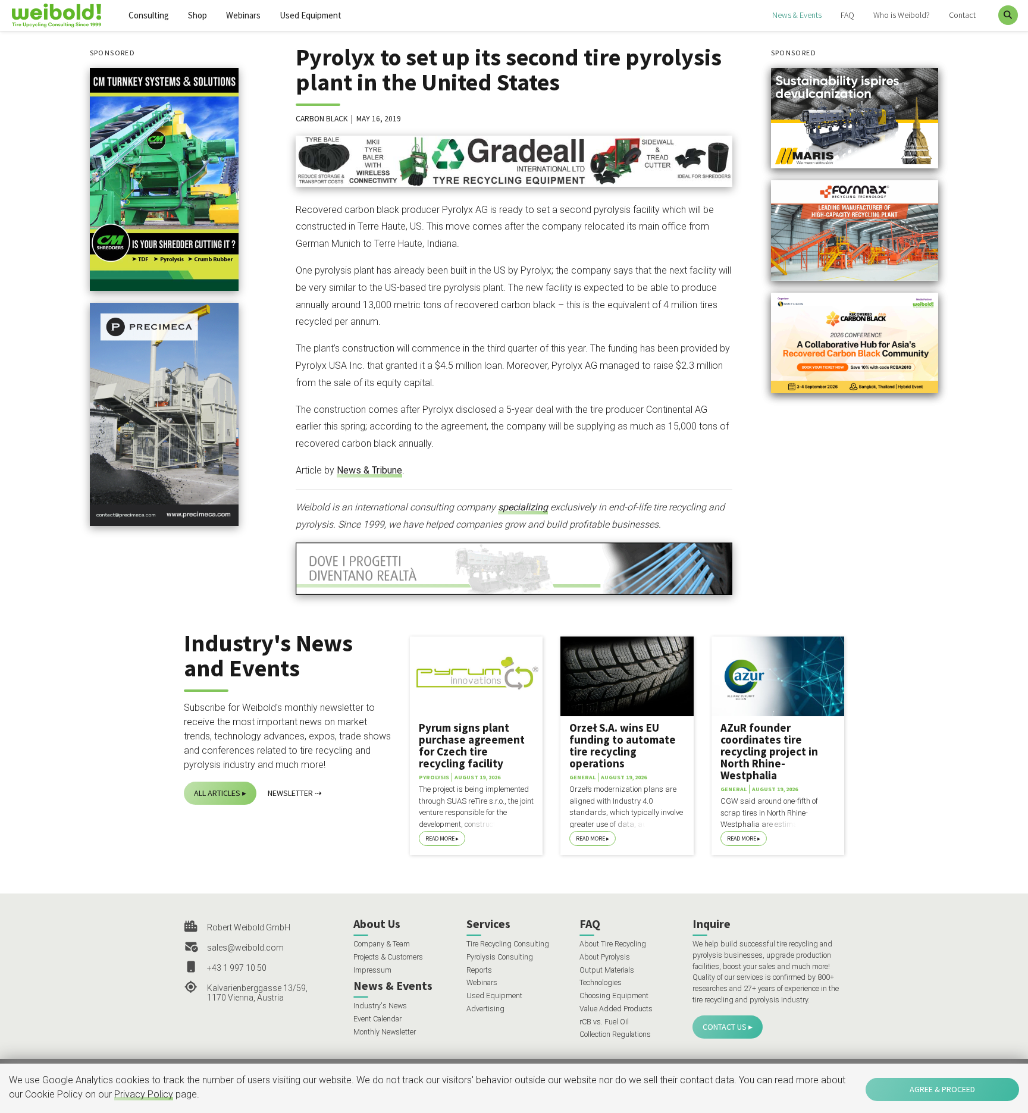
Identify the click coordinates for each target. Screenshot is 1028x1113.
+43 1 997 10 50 (237, 968)
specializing (523, 507)
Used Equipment (310, 15)
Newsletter (290, 793)
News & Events (797, 15)
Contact (962, 15)
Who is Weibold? (901, 15)
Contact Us (725, 1026)
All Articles (217, 793)
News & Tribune (369, 470)
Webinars (243, 15)
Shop (197, 15)
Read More (440, 838)
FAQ (847, 15)
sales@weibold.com (245, 947)
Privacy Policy (143, 1094)
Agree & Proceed (942, 1089)
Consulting (148, 15)
